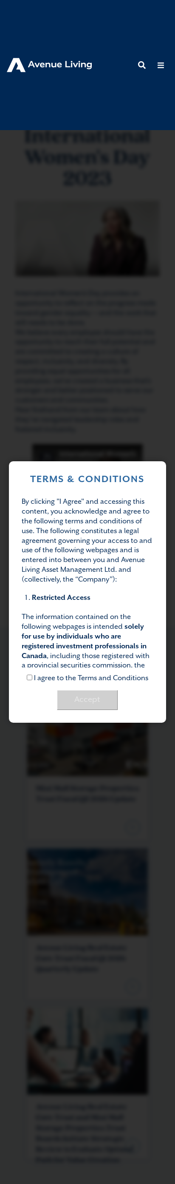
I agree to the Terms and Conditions (90, 678)
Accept (87, 699)
